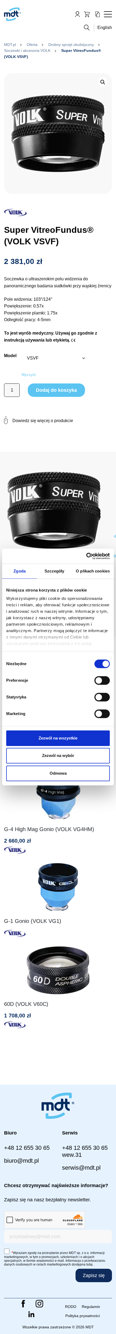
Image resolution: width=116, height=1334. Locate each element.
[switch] (102, 680)
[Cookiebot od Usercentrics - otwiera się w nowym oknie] (86, 556)
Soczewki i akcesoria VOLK (27, 50)
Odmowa (58, 773)
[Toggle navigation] (108, 14)
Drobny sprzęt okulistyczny (71, 44)
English (104, 27)
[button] (103, 82)
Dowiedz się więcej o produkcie (42, 420)
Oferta (32, 44)
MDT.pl (10, 44)
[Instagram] (39, 1303)
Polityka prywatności (82, 1316)
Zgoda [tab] (19, 571)
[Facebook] (23, 1303)
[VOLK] (15, 211)
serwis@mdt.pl (81, 1167)
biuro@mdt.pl (21, 1160)
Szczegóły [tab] (54, 571)
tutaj (89, 1264)
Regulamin (91, 1306)
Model (10, 355)
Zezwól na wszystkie (58, 738)
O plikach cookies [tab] (93, 571)
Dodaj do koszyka (56, 390)
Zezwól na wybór (58, 755)
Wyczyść (29, 375)
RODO (70, 1306)
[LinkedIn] (31, 1314)
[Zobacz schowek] (97, 14)
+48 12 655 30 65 (27, 1147)
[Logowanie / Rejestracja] (77, 14)
